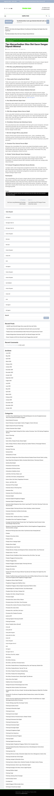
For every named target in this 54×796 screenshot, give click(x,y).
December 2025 (9, 369)
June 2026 (8, 353)
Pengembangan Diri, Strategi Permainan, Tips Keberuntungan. (19, 588)
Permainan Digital (10, 596)
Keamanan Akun (9, 490)
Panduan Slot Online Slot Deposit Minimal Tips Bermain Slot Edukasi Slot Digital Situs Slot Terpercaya (26, 40)
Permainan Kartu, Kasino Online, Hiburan (15, 599)
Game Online (9, 438)
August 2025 (8, 380)
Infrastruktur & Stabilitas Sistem (13, 471)
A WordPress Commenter (12, 345)
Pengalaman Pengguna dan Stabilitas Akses (15, 583)
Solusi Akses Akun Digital (11, 679)
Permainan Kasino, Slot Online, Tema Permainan (16, 602)
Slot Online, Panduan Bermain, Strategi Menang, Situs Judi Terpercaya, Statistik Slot (24, 665)
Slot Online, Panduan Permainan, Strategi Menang (17, 671)
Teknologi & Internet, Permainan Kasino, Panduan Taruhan (18, 716)
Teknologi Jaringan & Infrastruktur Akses (15, 759)
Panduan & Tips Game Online (12, 536)
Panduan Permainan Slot (11, 566)
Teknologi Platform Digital (12, 770)
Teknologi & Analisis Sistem (12, 705)
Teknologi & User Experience (12, 733)
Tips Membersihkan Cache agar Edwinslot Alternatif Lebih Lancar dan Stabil (29, 20)
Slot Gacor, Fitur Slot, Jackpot (12, 654)
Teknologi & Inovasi (10, 711)
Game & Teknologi (10, 435)
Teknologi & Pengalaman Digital (13, 730)
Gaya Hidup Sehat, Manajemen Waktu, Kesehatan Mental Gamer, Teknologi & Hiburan (24, 460)
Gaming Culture (9, 452)
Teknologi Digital (9, 738)
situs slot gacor (31, 97)
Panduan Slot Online (10, 569)
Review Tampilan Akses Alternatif (13, 624)
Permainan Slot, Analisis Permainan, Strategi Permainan (18, 605)
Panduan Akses (9, 538)
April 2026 (8, 358)
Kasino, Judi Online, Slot (11, 482)
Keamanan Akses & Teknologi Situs (14, 487)
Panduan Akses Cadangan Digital (13, 541)
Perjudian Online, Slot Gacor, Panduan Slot (15, 591)
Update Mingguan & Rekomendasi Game (15, 784)
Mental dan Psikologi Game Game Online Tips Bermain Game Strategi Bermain (23, 530)
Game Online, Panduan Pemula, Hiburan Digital (16, 441)
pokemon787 (9, 616)
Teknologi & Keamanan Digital (12, 724)
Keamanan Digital (10, 496)
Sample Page (25, 16)
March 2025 (8, 394)
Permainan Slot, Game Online (12, 607)
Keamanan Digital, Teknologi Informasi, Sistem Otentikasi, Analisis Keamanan (23, 508)
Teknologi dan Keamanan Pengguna (14, 735)
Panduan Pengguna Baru (11, 560)
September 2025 (9, 377)
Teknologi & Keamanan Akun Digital (14, 719)
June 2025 (8, 386)
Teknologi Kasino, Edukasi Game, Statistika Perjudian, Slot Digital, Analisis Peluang (24, 762)
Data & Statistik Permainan (12, 420)
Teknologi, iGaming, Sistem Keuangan (14, 775)
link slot (8, 239)
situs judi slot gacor (10, 632)
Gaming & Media (9, 446)
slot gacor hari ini (10, 222)
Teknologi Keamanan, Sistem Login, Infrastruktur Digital (18, 764)
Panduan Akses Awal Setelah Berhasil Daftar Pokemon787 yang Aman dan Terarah (24, 331)
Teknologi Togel (9, 773)
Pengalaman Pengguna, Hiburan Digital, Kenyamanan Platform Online (21, 585)
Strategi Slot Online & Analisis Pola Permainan (16, 687)
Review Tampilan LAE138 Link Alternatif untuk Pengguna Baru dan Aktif (21, 337)
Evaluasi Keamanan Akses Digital (13, 428)
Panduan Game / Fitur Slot (12, 552)
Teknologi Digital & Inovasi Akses (13, 741)
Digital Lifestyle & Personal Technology (14, 425)
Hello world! (22, 345)
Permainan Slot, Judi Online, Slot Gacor (14, 610)
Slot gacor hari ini (10, 228)
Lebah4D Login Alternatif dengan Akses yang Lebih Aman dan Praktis (21, 326)
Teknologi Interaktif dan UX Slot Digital (14, 756)
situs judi (8, 627)
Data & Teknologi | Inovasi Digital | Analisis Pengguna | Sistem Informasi (22, 423)
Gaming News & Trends (11, 454)
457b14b (8, 49)
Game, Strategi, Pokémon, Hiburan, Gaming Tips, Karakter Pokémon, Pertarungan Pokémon (26, 443)
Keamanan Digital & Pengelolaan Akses (14, 501)
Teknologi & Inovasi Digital (12, 714)
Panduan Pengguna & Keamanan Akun (14, 558)
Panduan (8, 533)
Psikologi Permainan (10, 621)
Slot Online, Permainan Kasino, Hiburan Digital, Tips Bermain (19, 676)
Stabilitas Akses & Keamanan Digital (14, 682)
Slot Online (8, 657)
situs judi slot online (10, 635)
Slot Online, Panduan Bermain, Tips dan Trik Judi (16, 668)
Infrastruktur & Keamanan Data (12, 465)
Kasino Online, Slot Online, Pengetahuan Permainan (17, 479)
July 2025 (8, 383)
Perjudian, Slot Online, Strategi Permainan (15, 594)
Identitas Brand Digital (11, 463)
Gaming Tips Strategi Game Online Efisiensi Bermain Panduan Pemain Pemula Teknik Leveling (26, 457)
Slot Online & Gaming (10, 660)
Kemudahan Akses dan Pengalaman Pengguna (16, 519)
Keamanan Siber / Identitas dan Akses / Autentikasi (17, 516)
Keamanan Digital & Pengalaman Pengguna (15, 498)
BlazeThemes (24, 793)
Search (7, 315)
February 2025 (9, 397)
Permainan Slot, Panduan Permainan (14, 613)
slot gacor (8, 217)
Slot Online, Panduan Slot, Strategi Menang (15, 673)
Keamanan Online (10, 514)
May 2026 (8, 356)
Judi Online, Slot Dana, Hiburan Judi (14, 473)
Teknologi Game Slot (10, 751)
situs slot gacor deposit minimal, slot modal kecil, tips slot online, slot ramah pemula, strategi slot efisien (26, 194)
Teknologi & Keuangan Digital (12, 727)
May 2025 (8, 389)
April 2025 (8, 391)
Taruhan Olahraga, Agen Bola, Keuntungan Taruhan (17, 703)
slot (7, 261)
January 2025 (9, 399)
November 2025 (9, 372)
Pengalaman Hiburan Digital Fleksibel (14, 580)
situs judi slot (9, 629)
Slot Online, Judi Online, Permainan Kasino (15, 662)
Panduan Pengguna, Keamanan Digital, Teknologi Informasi (19, 563)
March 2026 (8, 361)
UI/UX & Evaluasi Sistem (11, 778)
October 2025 (9, 375)
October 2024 (9, 408)
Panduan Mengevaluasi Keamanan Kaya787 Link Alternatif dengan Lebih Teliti (32, 1)
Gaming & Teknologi (10, 449)
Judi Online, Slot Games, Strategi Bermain (15, 476)
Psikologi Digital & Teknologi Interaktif (14, 618)
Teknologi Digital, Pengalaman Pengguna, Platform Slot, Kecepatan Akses (22, 744)
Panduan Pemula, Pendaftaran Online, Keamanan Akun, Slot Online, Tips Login (23, 555)
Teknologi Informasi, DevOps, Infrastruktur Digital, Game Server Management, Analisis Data (26, 753)
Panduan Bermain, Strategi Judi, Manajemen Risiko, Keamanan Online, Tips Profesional (25, 549)
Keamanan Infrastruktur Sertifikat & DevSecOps (16, 511)
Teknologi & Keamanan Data (12, 722)
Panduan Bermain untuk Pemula (13, 547)
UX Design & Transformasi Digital (13, 786)
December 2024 (9, 402)
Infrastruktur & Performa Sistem (13, 468)
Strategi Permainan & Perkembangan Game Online (17, 684)
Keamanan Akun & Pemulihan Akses (14, 493)
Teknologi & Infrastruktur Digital (13, 708)
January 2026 (9, 366)
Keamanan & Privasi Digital (12, 485)
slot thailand (8, 283)
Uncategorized (9, 781)
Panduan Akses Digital (11, 544)
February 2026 (9, 364)
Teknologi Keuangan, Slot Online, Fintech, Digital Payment (18, 767)
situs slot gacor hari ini (11, 643)
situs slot (8, 255)
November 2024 (9, 405)
